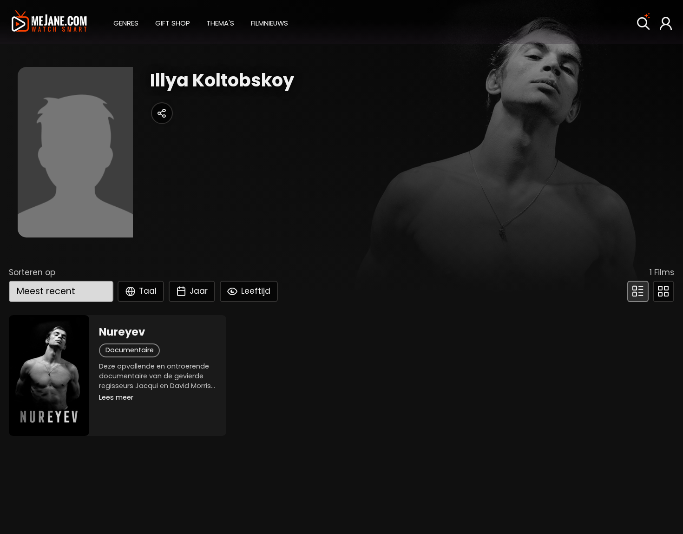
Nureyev (122, 332)
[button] (125, 22)
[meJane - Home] (49, 22)
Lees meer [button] (116, 397)
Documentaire (129, 350)
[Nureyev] (49, 375)
